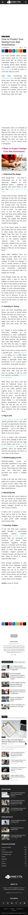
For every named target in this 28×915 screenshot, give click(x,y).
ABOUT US (6, 908)
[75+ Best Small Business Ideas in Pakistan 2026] (5, 822)
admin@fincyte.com (17, 892)
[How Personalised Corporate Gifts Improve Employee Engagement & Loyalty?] (5, 675)
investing (7, 69)
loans (13, 400)
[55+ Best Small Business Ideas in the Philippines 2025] (5, 837)
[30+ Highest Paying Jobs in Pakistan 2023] (5, 830)
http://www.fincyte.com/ (14, 643)
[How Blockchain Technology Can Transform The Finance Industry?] (5, 769)
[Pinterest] (10, 50)
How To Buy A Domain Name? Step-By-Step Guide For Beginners (18, 667)
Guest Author (6, 47)
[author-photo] (14, 639)
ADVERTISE (12, 908)
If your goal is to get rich (12, 419)
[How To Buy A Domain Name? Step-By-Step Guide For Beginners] (5, 668)
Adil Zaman (4, 743)
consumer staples (18, 536)
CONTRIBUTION (19, 908)
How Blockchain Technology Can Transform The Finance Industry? (18, 769)
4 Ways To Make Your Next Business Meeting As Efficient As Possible (18, 684)
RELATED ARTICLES (7, 662)
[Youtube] (24, 903)
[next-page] (5, 712)
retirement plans (8, 78)
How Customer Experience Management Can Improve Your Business (18, 691)
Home (3, 5)
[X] (6, 50)
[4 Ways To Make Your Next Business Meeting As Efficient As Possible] (5, 684)
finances (8, 141)
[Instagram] (7, 903)
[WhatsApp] (17, 50)
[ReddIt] (21, 50)
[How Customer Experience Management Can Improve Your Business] (5, 691)
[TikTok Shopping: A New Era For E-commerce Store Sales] (5, 762)
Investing (7, 36)
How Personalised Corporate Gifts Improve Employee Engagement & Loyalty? (18, 754)
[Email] (24, 50)
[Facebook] (3, 50)
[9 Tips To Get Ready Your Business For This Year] (5, 706)
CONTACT (14, 910)
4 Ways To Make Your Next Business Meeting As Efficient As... (18, 777)
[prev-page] (3, 712)
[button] (2, 2)
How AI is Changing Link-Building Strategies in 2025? (17, 699)
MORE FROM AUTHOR (19, 662)
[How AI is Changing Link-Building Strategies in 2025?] (5, 699)
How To (7, 5)
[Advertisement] (14, 21)
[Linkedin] (13, 50)
